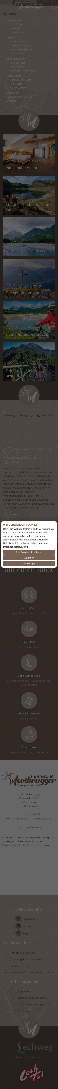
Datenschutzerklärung (15, 546)
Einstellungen (29, 563)
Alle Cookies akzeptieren (29, 552)
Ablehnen (29, 557)
